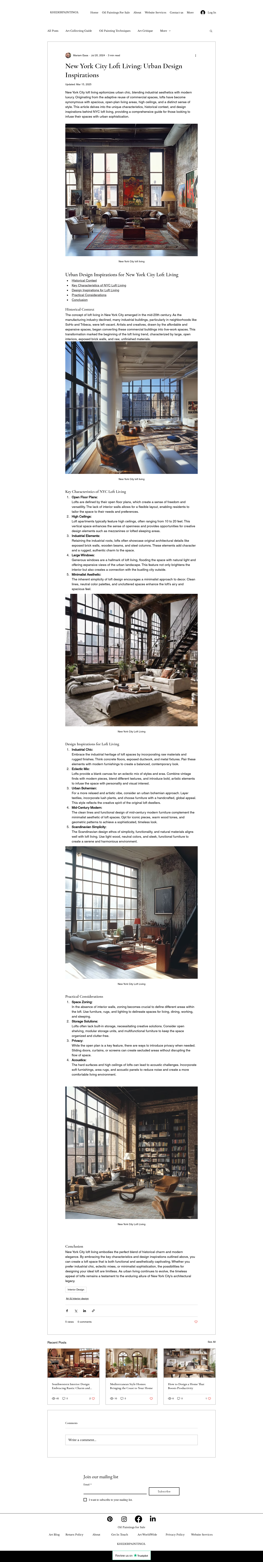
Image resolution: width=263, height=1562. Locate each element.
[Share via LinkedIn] (84, 1310)
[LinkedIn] (152, 1519)
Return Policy (74, 1534)
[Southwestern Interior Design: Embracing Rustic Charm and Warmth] (73, 1363)
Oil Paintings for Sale (131, 1527)
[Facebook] (138, 1519)
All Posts (52, 30)
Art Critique (145, 30)
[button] (211, 30)
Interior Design (76, 1289)
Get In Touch (119, 1534)
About (96, 1534)
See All (212, 1341)
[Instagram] (124, 1519)
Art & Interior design (77, 1298)
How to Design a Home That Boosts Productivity (186, 1386)
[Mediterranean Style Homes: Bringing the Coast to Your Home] (131, 1363)
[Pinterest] (109, 1519)
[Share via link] (93, 1310)
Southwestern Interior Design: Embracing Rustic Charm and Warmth (71, 1386)
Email (88, 1484)
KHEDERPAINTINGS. (64, 12)
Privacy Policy (175, 1534)
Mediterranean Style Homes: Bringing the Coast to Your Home (131, 1386)
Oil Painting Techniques (114, 30)
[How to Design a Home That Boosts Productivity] (189, 1363)
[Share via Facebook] (67, 1310)
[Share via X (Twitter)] (75, 1310)
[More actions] (195, 55)
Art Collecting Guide (78, 30)
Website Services (202, 1534)
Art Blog (54, 1534)
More (163, 30)
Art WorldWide (147, 1534)
